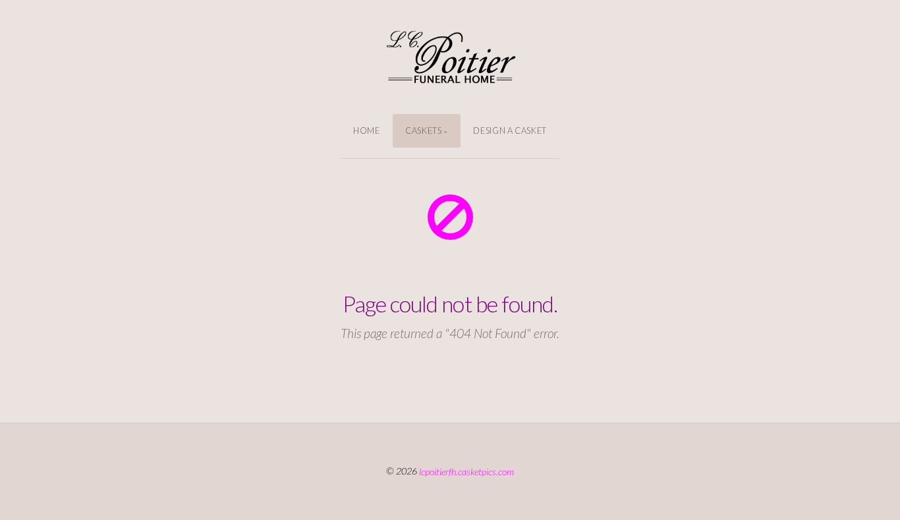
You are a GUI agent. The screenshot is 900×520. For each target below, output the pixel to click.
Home (366, 130)
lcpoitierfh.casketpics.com (466, 471)
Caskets (423, 130)
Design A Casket (510, 130)
